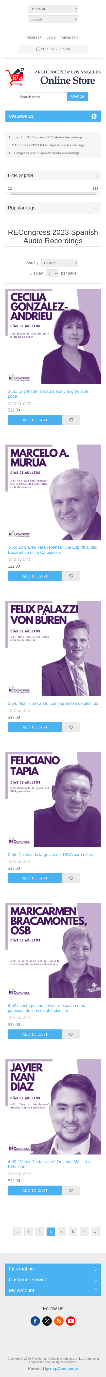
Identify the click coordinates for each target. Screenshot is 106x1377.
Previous (17, 1232)
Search (78, 97)
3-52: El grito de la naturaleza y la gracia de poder (48, 394)
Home (13, 137)
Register (34, 37)
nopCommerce (64, 1368)
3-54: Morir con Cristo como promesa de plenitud (53, 703)
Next (84, 1232)
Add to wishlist (71, 420)
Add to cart (35, 420)
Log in (51, 37)
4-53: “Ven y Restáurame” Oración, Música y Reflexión (49, 1164)
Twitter (47, 1321)
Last (95, 1232)
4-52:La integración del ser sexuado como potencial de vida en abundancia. (46, 1008)
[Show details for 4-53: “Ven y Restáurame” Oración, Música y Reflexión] (53, 1106)
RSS (59, 1321)
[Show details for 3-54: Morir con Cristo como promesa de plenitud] (53, 648)
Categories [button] (21, 116)
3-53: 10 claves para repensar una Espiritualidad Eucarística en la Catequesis (52, 550)
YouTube (70, 1321)
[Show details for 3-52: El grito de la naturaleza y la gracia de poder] (53, 336)
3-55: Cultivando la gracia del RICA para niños (50, 854)
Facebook (35, 1321)
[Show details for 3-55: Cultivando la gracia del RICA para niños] (53, 799)
